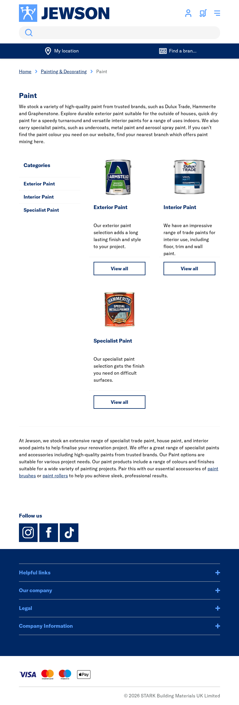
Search (27, 32)
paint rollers (55, 475)
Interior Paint (39, 197)
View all (119, 268)
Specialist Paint (41, 210)
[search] (119, 32)
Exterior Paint (39, 184)
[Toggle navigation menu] (217, 13)
